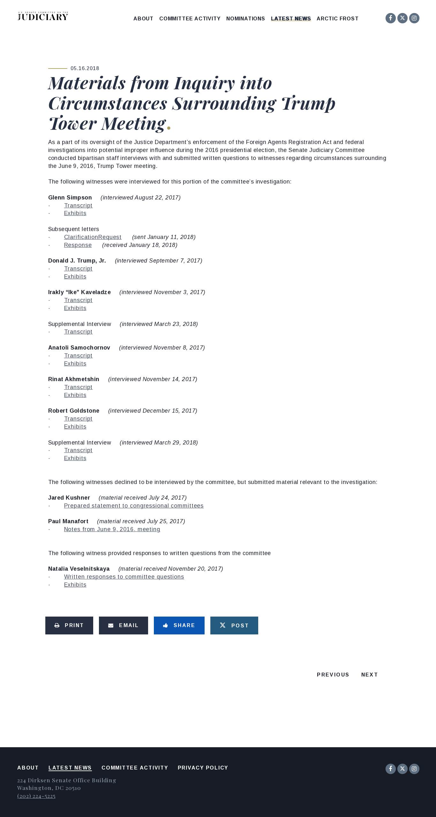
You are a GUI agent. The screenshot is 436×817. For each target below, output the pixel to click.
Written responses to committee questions (124, 577)
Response (78, 245)
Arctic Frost (338, 18)
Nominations (245, 18)
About (143, 18)
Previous (333, 674)
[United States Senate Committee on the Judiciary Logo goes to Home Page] (44, 17)
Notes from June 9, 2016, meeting (112, 529)
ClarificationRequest (93, 237)
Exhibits (75, 213)
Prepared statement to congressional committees (134, 505)
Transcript (78, 205)
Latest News (291, 18)
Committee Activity (189, 18)
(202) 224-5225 (36, 795)
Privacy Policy (203, 767)
